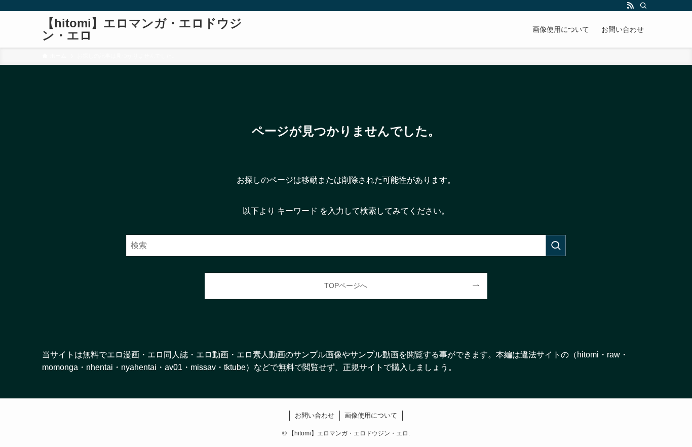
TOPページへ (345, 285)
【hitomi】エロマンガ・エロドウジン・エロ (142, 29)
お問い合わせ (314, 415)
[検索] (643, 5)
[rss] (630, 5)
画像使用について (370, 415)
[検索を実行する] (556, 245)
